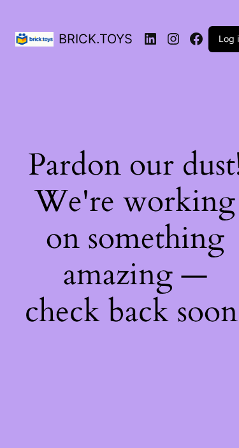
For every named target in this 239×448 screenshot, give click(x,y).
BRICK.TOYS (96, 39)
